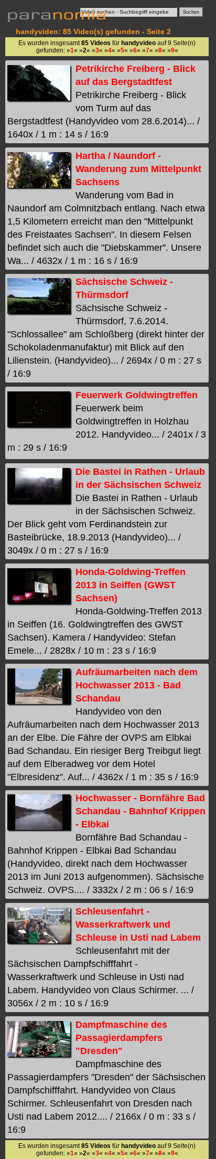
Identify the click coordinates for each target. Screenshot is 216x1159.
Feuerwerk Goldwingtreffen (136, 395)
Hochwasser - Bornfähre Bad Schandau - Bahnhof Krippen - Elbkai (140, 811)
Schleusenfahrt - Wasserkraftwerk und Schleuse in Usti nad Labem (138, 924)
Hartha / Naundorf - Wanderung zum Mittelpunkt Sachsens (138, 169)
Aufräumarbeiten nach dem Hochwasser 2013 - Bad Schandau (136, 685)
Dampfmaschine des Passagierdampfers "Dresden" (121, 1037)
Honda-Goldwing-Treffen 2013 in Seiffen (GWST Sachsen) (130, 585)
